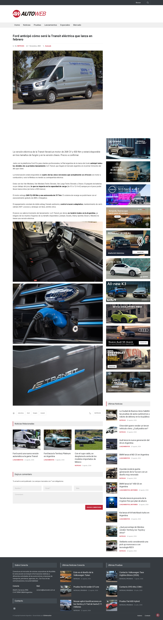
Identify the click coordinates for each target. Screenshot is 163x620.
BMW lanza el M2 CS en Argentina (134, 454)
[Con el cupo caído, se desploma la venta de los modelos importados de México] (89, 440)
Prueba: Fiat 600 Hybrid (129, 601)
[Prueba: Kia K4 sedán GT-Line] (65, 590)
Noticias (26, 25)
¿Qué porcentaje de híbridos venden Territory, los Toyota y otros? (132, 530)
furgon (35, 413)
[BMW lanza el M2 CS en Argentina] (111, 458)
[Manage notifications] (158, 615)
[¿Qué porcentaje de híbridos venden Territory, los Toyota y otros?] (111, 531)
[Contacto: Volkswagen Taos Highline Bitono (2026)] (111, 576)
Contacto (147, 615)
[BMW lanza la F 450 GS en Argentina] (111, 487)
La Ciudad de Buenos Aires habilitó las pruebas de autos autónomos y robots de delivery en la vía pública (134, 414)
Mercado (77, 25)
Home (17, 25)
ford (28, 413)
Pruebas (37, 25)
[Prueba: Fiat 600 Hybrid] (111, 605)
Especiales (65, 25)
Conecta (90, 25)
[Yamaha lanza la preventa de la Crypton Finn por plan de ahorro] (111, 502)
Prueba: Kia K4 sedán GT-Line (86, 586)
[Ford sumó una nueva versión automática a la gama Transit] (26, 440)
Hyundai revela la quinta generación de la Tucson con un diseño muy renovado (133, 472)
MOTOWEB (134, 490)
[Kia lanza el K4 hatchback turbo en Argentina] (111, 516)
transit (43, 413)
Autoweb (48, 46)
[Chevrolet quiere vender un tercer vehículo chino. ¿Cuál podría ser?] (111, 429)
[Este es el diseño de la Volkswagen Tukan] (65, 576)
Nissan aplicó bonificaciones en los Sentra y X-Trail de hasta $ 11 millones (88, 604)
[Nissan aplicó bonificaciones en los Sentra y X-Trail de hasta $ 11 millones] (65, 605)
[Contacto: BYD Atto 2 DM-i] (111, 590)
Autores (139, 615)
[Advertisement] (110, 13)
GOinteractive (47, 615)
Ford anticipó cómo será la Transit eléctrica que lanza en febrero (52, 37)
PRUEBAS (84, 590)
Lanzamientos (50, 25)
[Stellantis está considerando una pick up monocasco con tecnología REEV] (111, 545)
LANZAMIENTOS (18, 460)
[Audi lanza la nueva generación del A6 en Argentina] (111, 444)
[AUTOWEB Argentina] (29, 17)
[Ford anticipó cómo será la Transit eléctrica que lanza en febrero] (58, 80)
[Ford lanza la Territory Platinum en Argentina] (58, 440)
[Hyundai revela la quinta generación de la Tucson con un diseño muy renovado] (111, 473)
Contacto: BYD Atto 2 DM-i (130, 586)
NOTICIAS (20, 46)
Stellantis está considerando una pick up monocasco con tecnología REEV (133, 544)
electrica (21, 413)
